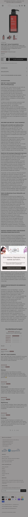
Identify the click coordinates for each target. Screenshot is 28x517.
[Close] (25, 247)
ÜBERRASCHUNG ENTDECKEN (14, 268)
